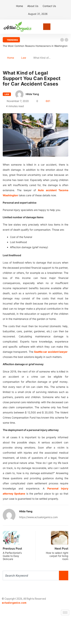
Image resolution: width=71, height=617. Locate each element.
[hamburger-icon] (65, 612)
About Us (32, 5)
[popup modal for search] (67, 26)
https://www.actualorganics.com (38, 517)
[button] (62, 40)
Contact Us (49, 5)
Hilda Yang (32, 94)
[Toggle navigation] (47, 27)
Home (19, 5)
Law (23, 57)
